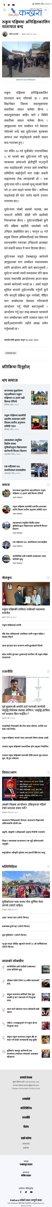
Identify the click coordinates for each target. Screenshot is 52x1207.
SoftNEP (28, 1206)
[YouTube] (13, 5)
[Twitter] (9, 5)
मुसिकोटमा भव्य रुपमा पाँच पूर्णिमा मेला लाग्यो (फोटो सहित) (22, 903)
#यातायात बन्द (11, 353)
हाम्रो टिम (26, 1148)
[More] (48, 484)
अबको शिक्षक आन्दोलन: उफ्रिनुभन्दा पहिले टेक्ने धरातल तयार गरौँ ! (24, 806)
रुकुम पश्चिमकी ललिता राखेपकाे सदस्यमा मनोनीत (23, 611)
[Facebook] (4, 5)
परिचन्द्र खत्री (13, 34)
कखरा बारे (26, 1144)
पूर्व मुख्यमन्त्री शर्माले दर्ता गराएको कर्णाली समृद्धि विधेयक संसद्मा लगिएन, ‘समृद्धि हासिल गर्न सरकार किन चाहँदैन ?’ (26, 710)
